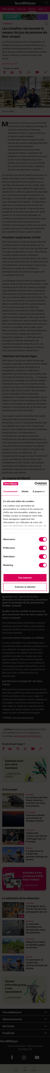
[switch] (43, 548)
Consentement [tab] (10, 491)
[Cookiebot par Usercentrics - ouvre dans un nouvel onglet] (35, 484)
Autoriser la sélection (25, 587)
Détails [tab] (25, 491)
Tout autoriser (25, 578)
